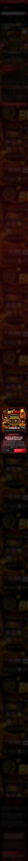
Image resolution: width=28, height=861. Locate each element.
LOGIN (8, 450)
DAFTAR (20, 450)
